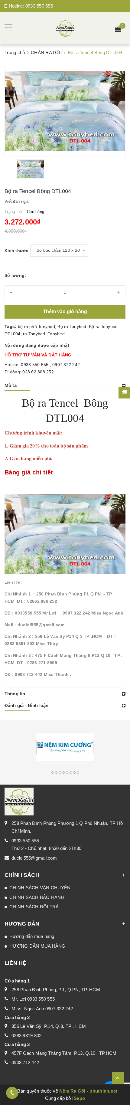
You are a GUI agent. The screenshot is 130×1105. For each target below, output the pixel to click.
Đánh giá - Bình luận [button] (26, 705)
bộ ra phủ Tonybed (36, 326)
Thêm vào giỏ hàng (65, 311)
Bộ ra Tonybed (71, 326)
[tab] (65, 385)
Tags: (11, 326)
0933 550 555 (39, 5)
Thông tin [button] (15, 693)
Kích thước (17, 250)
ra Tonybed (34, 333)
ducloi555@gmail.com (34, 858)
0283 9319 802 (26, 1035)
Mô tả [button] (11, 385)
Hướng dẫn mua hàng (31, 936)
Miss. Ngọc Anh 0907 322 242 (42, 1008)
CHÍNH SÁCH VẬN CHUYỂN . (41, 887)
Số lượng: (15, 275)
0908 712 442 (25, 1062)
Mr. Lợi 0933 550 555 (33, 999)
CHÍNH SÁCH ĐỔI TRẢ (34, 906)
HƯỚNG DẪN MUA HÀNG (37, 946)
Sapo (79, 1098)
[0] (118, 29)
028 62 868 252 (38, 371)
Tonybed (56, 333)
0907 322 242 (66, 364)
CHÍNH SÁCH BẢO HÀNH (36, 897)
